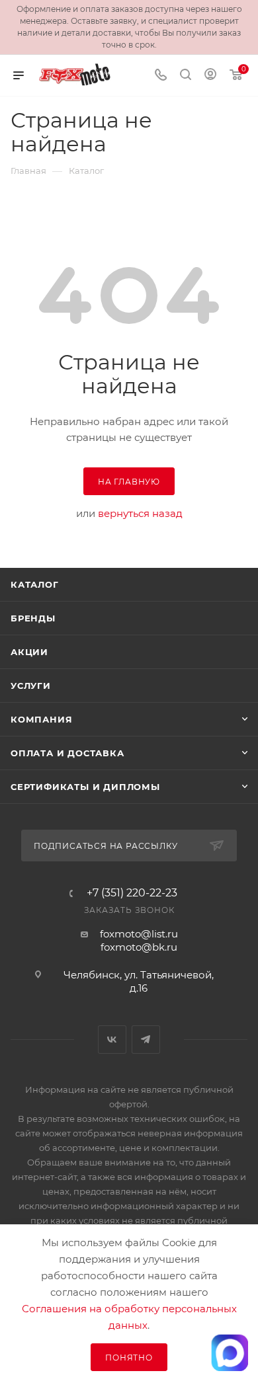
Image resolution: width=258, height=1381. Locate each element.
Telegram (146, 1039)
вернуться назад (140, 513)
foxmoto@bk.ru (139, 947)
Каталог (35, 584)
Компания (41, 719)
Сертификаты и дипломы (85, 786)
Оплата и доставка (67, 753)
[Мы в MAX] (229, 1352)
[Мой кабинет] (210, 75)
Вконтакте (112, 1039)
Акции (29, 652)
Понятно (129, 1357)
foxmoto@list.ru (139, 933)
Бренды (33, 618)
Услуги (31, 685)
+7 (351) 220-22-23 (132, 893)
